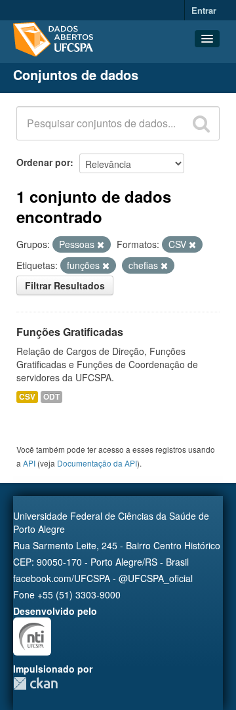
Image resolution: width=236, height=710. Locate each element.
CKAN (35, 683)
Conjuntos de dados (75, 74)
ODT (51, 396)
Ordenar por (43, 162)
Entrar (203, 10)
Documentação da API (97, 463)
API (29, 463)
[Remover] (100, 245)
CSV (27, 396)
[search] (201, 123)
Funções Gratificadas (69, 331)
